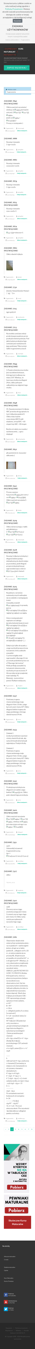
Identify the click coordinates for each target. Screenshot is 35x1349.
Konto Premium (9, 1281)
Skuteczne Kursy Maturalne (18, 1222)
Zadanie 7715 (10, 309)
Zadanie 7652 (10, 449)
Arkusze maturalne (9, 1256)
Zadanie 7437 (10, 696)
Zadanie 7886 (10, 138)
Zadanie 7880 (10, 160)
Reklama (18, 1330)
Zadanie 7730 (10, 287)
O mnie (6, 1259)
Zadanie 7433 (10, 730)
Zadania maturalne (9, 1267)
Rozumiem (17, 21)
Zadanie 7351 (10, 842)
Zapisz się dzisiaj (16, 68)
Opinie (6, 1270)
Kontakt (26, 1330)
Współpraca (9, 1330)
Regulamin (9, 1328)
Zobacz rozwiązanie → (22, 130)
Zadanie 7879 (10, 181)
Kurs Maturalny (8, 1278)
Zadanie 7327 (10, 871)
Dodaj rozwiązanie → (22, 152)
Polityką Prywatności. (14, 9)
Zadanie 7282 (10, 937)
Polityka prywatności (21, 1328)
